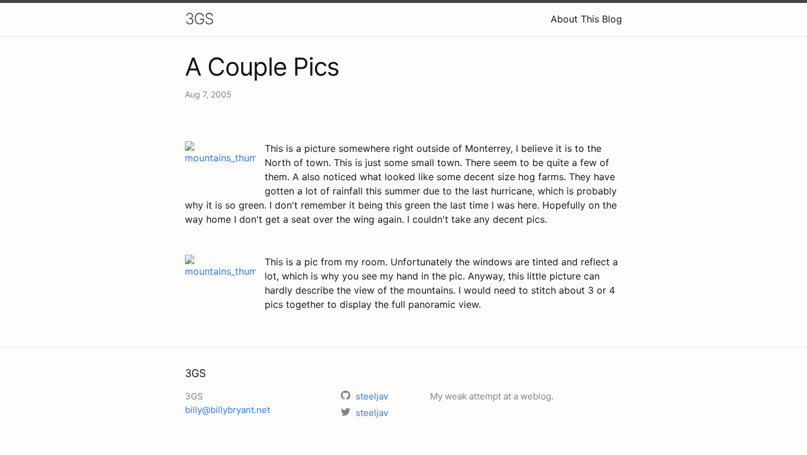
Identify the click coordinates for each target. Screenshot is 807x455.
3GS (199, 18)
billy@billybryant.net (227, 409)
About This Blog (586, 19)
